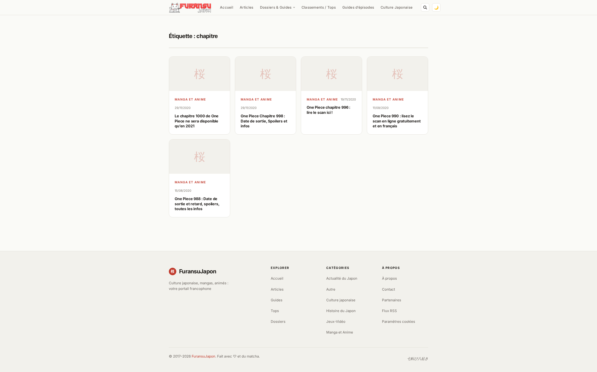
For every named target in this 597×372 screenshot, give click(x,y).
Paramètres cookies (398, 321)
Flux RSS (389, 311)
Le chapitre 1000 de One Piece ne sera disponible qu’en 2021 (197, 121)
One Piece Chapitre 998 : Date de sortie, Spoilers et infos (264, 121)
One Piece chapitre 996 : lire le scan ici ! (328, 110)
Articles (246, 7)
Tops (275, 311)
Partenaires (391, 300)
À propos (389, 278)
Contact (388, 289)
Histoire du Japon (341, 311)
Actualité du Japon (341, 278)
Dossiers (278, 321)
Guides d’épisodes (358, 7)
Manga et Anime (190, 99)
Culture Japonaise (397, 7)
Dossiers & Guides (276, 7)
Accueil (226, 7)
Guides (276, 300)
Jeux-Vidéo (335, 321)
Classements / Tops (319, 7)
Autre (330, 289)
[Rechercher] (425, 7)
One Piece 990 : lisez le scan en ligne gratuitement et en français (397, 121)
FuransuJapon (203, 356)
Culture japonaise (340, 300)
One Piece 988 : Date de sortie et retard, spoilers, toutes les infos (197, 203)
